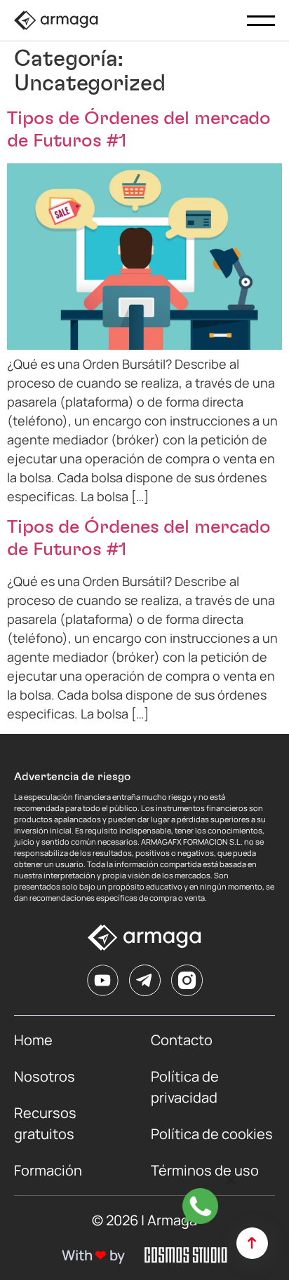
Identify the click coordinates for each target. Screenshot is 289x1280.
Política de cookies (212, 1133)
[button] (231, 1180)
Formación (48, 1170)
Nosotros (44, 1076)
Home (33, 1039)
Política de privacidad (186, 1087)
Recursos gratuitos (46, 1123)
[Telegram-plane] (145, 980)
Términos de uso (205, 1170)
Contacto (182, 1039)
